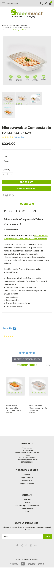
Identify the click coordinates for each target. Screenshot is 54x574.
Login (23, 478)
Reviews (27, 503)
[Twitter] (10, 195)
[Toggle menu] (3, 4)
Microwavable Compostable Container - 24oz (13, 408)
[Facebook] (3, 195)
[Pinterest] (13, 195)
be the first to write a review (27, 359)
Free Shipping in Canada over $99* (27, 506)
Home (4, 25)
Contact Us (27, 500)
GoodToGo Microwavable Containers (18, 28)
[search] (41, 3)
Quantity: (6, 169)
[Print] (6, 195)
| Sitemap (34, 559)
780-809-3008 (12, 3)
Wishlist (27, 475)
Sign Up (30, 478)
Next (49, 365)
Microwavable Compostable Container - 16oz (20, 30)
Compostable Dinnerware (18, 25)
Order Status (27, 481)
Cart (27, 512)
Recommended (27, 365)
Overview (27, 203)
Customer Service (27, 509)
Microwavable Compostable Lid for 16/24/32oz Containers (38, 409)
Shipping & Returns (27, 484)
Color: (6, 156)
